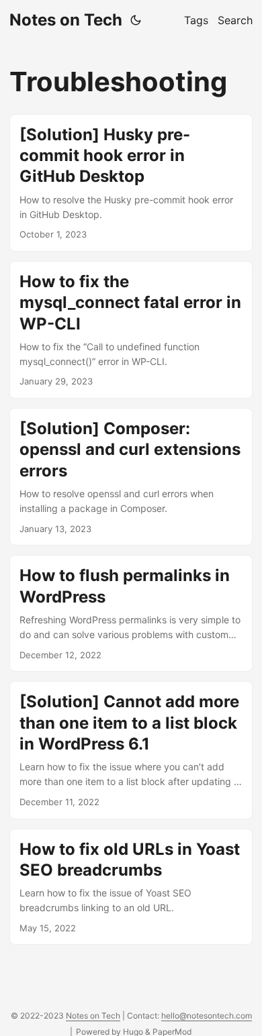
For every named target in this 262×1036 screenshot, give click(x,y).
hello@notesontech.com (206, 1016)
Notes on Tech (65, 20)
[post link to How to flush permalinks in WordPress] (131, 613)
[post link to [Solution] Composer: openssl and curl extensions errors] (131, 477)
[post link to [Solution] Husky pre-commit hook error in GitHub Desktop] (131, 183)
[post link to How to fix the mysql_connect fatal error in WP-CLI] (131, 330)
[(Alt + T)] (136, 20)
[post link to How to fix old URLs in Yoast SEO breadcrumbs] (131, 887)
